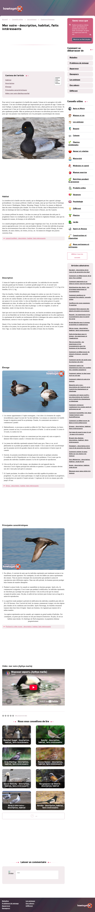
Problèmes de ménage (79, 63)
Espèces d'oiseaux (47, 19)
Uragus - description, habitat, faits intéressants (80, 427)
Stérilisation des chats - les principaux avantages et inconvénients (79, 289)
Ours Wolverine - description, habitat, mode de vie (79, 460)
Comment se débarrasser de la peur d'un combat (80, 277)
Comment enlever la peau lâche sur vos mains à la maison (78, 454)
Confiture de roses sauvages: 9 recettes (79, 304)
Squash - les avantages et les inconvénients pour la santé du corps (79, 317)
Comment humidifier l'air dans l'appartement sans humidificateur (80, 415)
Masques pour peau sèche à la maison (79, 472)
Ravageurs (74, 74)
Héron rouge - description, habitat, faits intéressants (79, 329)
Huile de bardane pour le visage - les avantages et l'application (78, 336)
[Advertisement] (33, 48)
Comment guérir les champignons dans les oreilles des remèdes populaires (80, 367)
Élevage (8, 86)
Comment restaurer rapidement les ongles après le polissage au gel (80, 407)
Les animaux (31, 19)
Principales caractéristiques (16, 90)
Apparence (74, 69)
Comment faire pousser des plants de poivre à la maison (79, 310)
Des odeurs (74, 85)
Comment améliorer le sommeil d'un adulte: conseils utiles (80, 297)
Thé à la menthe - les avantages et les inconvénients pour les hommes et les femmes (77, 345)
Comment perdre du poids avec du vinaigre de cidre (80, 361)
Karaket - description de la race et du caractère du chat (79, 271)
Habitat (8, 80)
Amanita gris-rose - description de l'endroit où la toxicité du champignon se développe (79, 388)
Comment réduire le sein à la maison (79, 380)
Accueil (5, 19)
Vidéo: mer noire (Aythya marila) (17, 93)
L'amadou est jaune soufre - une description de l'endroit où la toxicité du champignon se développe (79, 398)
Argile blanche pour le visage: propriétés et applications (79, 323)
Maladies (73, 57)
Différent (74, 91)
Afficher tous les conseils (77, 256)
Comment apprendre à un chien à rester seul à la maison (80, 282)
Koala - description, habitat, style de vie (79, 466)
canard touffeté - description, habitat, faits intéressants (26, 238)
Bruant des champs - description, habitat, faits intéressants (78, 440)
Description (9, 83)
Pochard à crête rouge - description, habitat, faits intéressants (28, 626)
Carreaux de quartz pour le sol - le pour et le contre (80, 433)
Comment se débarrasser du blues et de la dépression (79, 421)
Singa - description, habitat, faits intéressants (22, 486)
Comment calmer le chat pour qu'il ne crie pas (79, 374)
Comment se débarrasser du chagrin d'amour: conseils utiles (79, 354)
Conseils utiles (17, 19)
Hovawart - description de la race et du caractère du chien (79, 447)
